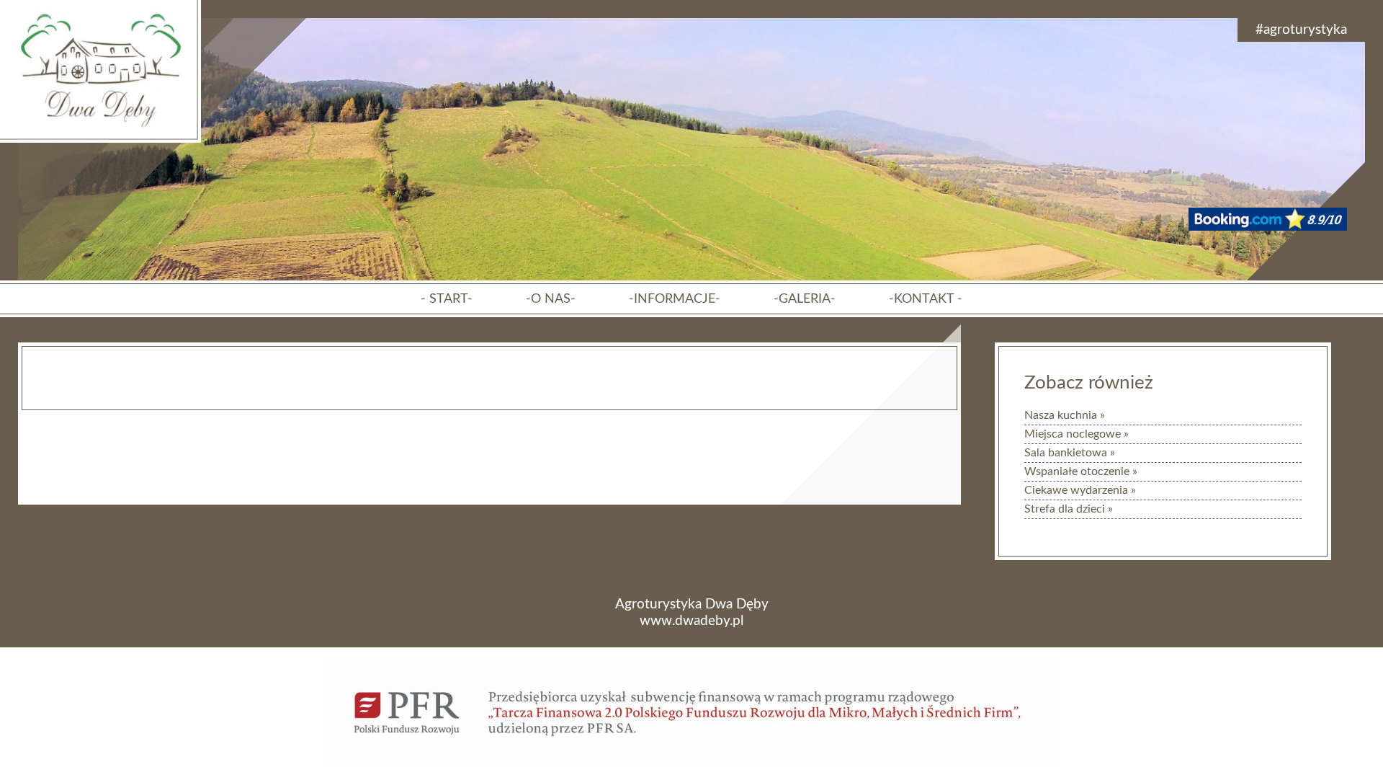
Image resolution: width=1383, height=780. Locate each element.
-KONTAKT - (925, 299)
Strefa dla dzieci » (1068, 509)
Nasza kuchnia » (1064, 415)
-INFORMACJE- (674, 299)
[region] (691, 261)
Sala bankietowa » (1069, 452)
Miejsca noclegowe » (1076, 434)
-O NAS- (551, 299)
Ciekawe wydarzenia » (1080, 490)
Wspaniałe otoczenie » (1080, 471)
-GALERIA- (805, 299)
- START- (447, 299)
